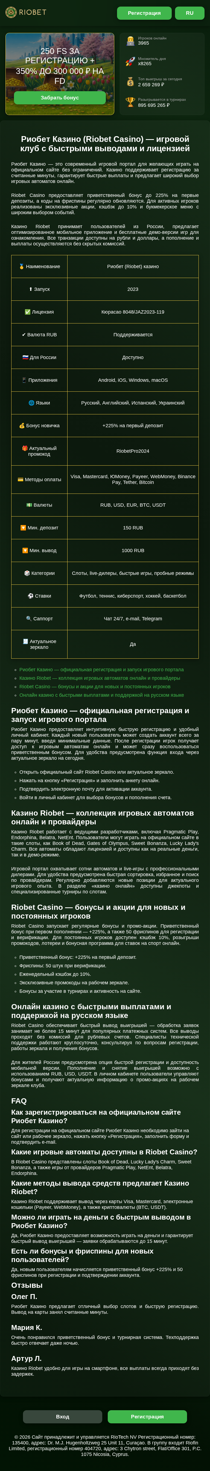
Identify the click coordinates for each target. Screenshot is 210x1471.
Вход (62, 1417)
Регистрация (144, 13)
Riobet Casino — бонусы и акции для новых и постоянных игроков (95, 686)
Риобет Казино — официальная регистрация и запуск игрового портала (101, 669)
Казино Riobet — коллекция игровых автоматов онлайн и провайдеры (99, 678)
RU (190, 13)
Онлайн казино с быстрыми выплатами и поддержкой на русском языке (101, 695)
